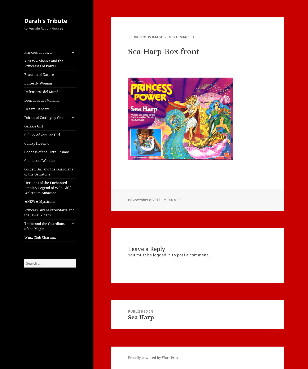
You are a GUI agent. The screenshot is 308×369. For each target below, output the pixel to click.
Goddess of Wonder (39, 160)
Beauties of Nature (39, 74)
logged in (162, 255)
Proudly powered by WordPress (153, 357)
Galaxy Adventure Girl (42, 135)
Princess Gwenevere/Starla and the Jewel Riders (49, 212)
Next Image (179, 37)
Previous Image (148, 37)
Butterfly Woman (38, 83)
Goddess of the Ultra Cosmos (46, 152)
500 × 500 (174, 199)
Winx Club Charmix (40, 237)
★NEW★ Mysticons (39, 201)
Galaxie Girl (33, 126)
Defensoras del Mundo (42, 92)
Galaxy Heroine (36, 143)
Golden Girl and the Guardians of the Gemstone (48, 172)
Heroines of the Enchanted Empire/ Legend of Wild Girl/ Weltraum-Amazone (47, 188)
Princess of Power (38, 52)
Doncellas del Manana (42, 100)
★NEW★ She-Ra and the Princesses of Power (43, 63)
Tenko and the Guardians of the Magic (44, 226)
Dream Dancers (36, 109)
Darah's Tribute (45, 21)
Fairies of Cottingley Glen (44, 117)
